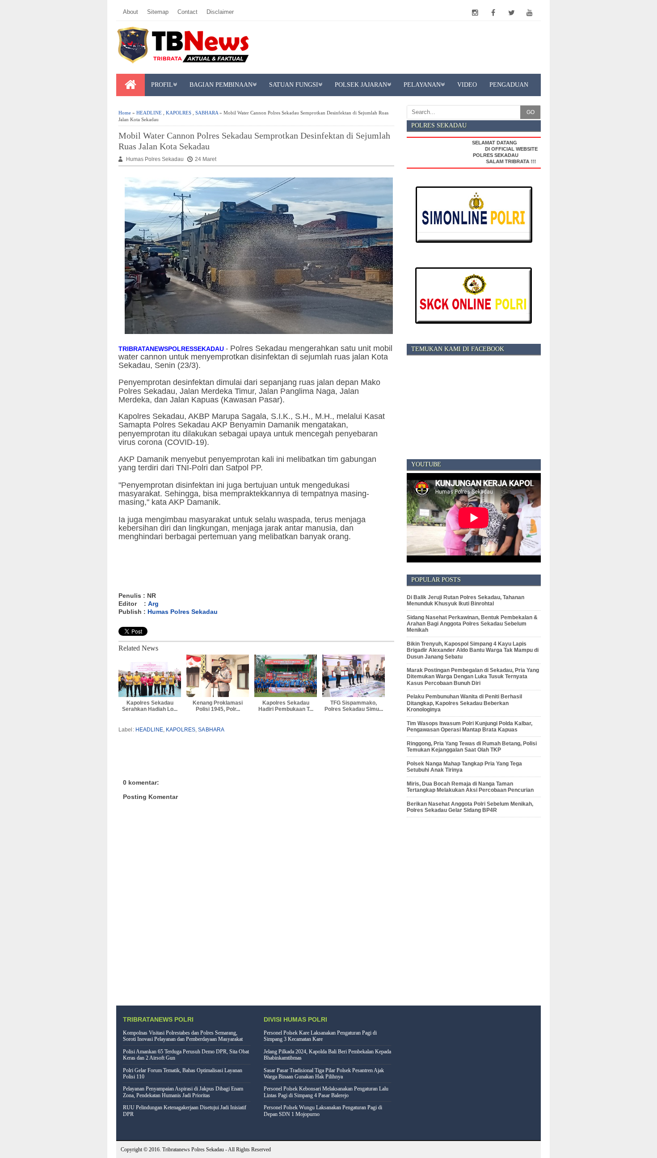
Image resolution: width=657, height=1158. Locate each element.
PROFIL (162, 84)
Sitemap (157, 11)
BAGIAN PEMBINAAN (221, 84)
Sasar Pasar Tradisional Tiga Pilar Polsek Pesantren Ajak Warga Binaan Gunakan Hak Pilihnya (324, 1073)
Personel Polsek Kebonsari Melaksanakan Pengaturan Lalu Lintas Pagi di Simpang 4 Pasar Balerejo (326, 1092)
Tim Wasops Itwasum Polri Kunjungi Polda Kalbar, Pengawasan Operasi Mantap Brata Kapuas (469, 726)
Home (124, 112)
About (130, 11)
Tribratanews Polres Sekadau (193, 1149)
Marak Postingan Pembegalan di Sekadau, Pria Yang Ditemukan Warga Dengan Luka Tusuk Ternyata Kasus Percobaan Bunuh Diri (473, 676)
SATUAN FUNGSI (293, 84)
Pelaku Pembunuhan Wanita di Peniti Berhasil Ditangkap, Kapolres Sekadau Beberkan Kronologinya (464, 703)
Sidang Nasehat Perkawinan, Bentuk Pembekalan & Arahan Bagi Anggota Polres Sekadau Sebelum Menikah (472, 624)
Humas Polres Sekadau (182, 611)
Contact (187, 11)
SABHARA (206, 112)
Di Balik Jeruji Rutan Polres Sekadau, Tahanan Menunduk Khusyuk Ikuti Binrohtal (465, 600)
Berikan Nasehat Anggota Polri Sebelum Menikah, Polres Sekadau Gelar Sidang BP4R (470, 807)
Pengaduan (508, 84)
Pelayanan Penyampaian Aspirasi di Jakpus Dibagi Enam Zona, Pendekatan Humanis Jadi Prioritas (183, 1092)
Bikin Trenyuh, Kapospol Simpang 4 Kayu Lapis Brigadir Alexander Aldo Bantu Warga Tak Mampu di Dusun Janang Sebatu (473, 650)
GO (530, 112)
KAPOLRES (178, 112)
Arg (153, 603)
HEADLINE (149, 112)
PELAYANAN (422, 84)
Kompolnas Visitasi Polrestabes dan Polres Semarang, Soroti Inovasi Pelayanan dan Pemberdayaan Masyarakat (183, 1036)
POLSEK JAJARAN (361, 84)
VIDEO (467, 84)
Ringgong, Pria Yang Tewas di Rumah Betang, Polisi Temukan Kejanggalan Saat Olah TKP (472, 746)
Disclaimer (220, 11)
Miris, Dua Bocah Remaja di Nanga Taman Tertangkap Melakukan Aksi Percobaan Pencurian (470, 787)
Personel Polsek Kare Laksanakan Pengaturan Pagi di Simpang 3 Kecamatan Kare (320, 1036)
